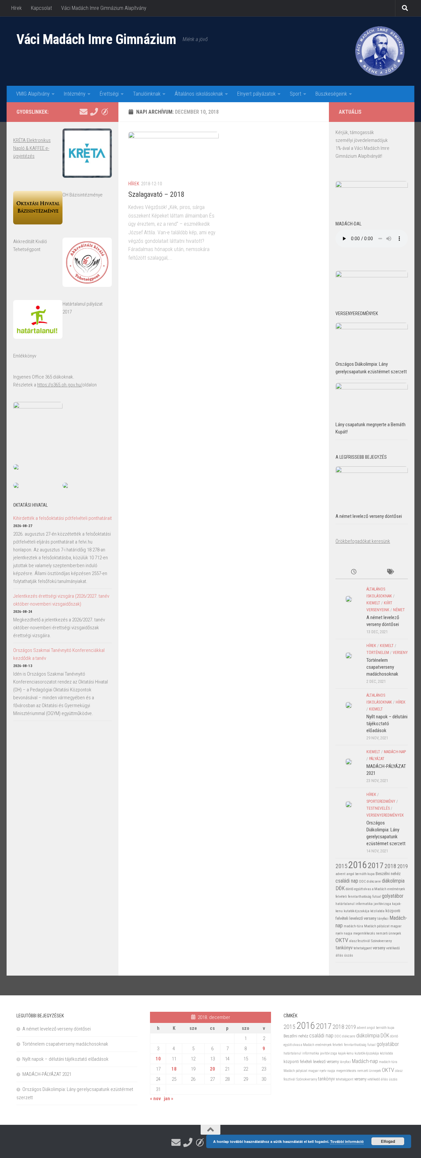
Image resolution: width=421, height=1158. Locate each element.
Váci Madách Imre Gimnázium (96, 39)
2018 (390, 866)
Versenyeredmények (385, 815)
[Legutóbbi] (353, 572)
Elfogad (388, 1141)
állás (339, 955)
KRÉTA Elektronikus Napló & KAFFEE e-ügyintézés (32, 148)
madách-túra (353, 926)
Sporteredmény (380, 801)
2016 (357, 864)
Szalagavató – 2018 (156, 194)
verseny (400, 652)
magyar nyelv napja (321, 1071)
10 (158, 1059)
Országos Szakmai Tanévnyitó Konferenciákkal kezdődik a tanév (59, 654)
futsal (376, 896)
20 (212, 1069)
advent (340, 874)
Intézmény (75, 94)
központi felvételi (298, 1061)
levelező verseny (362, 918)
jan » (168, 1098)
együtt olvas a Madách (370, 889)
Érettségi (109, 94)
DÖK (340, 888)
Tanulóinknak (147, 94)
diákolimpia (393, 881)
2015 (341, 866)
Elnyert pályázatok (256, 94)
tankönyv (344, 948)
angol (350, 874)
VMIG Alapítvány (33, 94)
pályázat (376, 758)
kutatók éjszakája (356, 911)
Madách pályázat (376, 926)
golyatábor (393, 896)
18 (174, 1069)
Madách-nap (395, 752)
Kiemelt (373, 603)
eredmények (396, 889)
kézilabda (377, 911)
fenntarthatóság (359, 896)
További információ (347, 1141)
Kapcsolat (41, 8)
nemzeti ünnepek (388, 933)
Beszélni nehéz (388, 873)
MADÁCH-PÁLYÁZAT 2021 (46, 1074)
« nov (155, 1098)
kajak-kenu (346, 1053)
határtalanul (345, 904)
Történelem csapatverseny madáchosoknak (382, 667)
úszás (348, 955)
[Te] (94, 112)
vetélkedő (393, 948)
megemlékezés (364, 933)
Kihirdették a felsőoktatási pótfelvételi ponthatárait (62, 518)
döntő (349, 889)
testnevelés (378, 808)
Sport (295, 94)
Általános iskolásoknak (199, 94)
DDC (362, 881)
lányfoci (382, 918)
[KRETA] (105, 112)
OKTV (341, 940)
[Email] (83, 112)
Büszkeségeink (331, 94)
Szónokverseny (381, 941)
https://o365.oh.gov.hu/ (59, 385)
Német (399, 610)
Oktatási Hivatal (30, 505)
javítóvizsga (382, 904)
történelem (377, 652)
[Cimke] (390, 572)
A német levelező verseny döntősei (368, 516)
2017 (376, 865)
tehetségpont (363, 948)
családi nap (346, 881)
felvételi (341, 896)
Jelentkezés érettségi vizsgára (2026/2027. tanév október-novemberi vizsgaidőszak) (61, 600)
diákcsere (374, 881)
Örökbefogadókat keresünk (362, 541)
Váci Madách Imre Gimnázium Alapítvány (103, 8)
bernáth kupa (365, 874)
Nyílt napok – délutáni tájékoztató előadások (387, 723)
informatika (364, 904)
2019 (402, 866)
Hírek (16, 8)
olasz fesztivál (359, 941)
